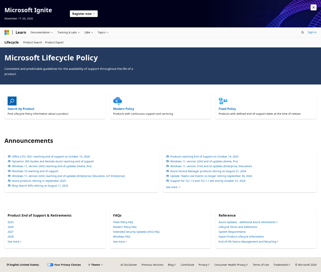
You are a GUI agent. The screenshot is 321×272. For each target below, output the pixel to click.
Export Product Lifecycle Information (241, 236)
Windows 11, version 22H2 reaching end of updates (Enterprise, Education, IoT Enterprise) (68, 176)
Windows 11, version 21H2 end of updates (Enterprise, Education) (211, 166)
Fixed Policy (227, 109)
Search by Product (21, 109)
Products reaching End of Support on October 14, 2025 (204, 156)
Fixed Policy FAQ (123, 222)
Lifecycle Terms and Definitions (238, 227)
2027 (11, 231)
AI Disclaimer (129, 264)
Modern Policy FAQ (125, 227)
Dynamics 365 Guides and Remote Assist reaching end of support (53, 161)
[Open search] (302, 32)
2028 (11, 236)
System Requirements (232, 231)
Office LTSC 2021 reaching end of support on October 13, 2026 (51, 156)
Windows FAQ (121, 236)
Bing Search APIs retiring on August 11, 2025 (40, 185)
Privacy (203, 264)
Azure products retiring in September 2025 (39, 181)
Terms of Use (261, 264)
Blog (171, 264)
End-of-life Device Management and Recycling (247, 241)
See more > (15, 241)
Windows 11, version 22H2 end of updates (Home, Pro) (204, 161)
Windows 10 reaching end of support (35, 171)
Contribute (187, 264)
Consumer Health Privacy (230, 264)
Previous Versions (152, 264)
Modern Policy (123, 109)
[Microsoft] (6, 32)
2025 (11, 222)
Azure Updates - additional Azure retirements (247, 222)
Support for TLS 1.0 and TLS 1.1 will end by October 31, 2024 (207, 181)
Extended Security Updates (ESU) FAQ (136, 231)
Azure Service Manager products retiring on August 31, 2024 (208, 171)
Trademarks (280, 264)
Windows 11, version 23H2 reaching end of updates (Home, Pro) (51, 166)
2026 (11, 227)
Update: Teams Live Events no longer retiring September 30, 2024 (211, 176)
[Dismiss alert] (314, 7)
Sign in (312, 32)
